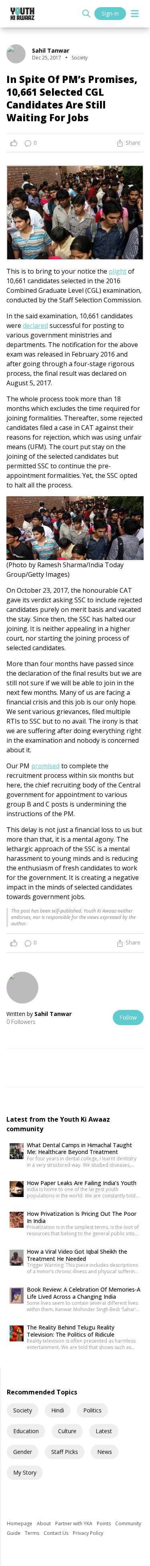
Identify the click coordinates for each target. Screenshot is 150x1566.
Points (104, 1523)
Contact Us (57, 1533)
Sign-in (110, 13)
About (44, 1523)
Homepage (20, 1523)
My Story (24, 1472)
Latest (104, 1431)
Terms (32, 1533)
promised (45, 765)
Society (22, 1410)
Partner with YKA (74, 1523)
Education (26, 1431)
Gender (22, 1452)
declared (35, 325)
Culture (67, 1431)
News (104, 1452)
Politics (92, 1410)
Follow (128, 1017)
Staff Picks (64, 1452)
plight (117, 271)
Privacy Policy (88, 1533)
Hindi (57, 1410)
